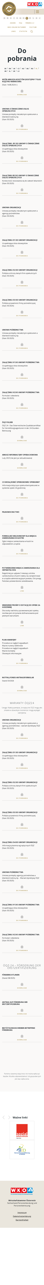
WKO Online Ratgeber (16, 27)
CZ (14, 18)
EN (7, 18)
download (22, 441)
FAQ (20, 23)
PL (26, 18)
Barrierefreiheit (22, 1277)
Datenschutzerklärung (22, 1273)
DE (4, 18)
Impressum (22, 1270)
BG (20, 18)
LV (39, 18)
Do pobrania (22, 129)
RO (23, 18)
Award (13, 23)
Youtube (33, 27)
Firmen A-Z (30, 23)
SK (10, 18)
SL (33, 18)
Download (22, 95)
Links (13, 31)
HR (30, 18)
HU (17, 18)
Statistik (23, 31)
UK (36, 18)
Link (22, 591)
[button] (5, 1118)
